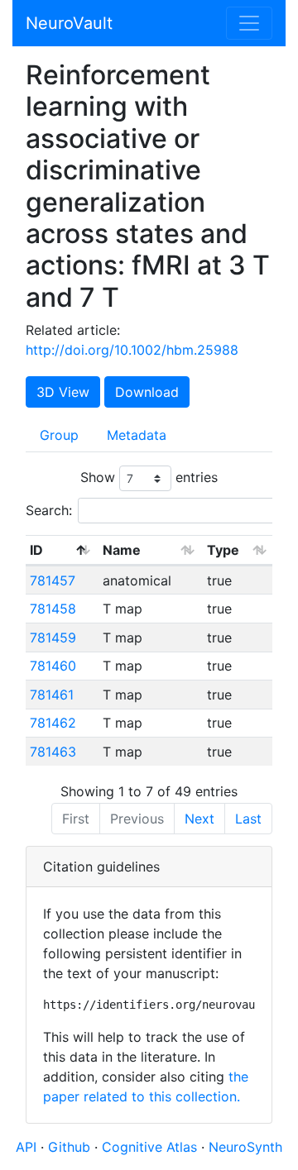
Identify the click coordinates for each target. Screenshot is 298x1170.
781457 (52, 580)
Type (223, 550)
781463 (53, 751)
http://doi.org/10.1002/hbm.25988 (132, 349)
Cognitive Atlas (151, 1147)
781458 (53, 608)
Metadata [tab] (136, 435)
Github (71, 1147)
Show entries (149, 477)
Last (248, 818)
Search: (49, 510)
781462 (53, 722)
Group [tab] (59, 435)
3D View (62, 392)
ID (36, 550)
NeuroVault (69, 23)
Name (122, 550)
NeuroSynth (245, 1147)
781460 (53, 665)
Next (199, 818)
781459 (53, 637)
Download (147, 392)
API (26, 1147)
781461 (52, 694)
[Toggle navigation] (249, 23)
